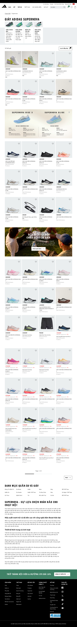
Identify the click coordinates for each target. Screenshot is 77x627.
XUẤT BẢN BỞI (44, 623)
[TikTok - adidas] (66, 604)
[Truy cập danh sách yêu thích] (71, 7)
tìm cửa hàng (46, 4)
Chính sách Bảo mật (23, 623)
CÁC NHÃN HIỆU (36, 7)
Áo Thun (7, 495)
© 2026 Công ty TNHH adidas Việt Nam (57, 623)
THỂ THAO (27, 7)
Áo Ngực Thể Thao (67, 492)
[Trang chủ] (4, 6)
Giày (52, 489)
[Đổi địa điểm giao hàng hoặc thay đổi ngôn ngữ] (73, 4)
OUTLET (46, 7)
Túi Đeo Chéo (42, 492)
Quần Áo (7, 492)
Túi (28, 495)
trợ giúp (51, 4)
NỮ (14, 7)
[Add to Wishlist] (19, 53)
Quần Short (19, 495)
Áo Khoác (18, 489)
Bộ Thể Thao (65, 495)
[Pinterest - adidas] (66, 600)
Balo (40, 489)
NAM (9, 7)
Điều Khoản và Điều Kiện (34, 623)
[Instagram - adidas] (66, 592)
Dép (52, 492)
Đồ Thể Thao (65, 489)
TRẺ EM (20, 7)
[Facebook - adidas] (66, 588)
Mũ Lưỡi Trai (42, 495)
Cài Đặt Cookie (14, 623)
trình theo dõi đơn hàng (59, 4)
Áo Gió (52, 495)
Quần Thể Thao (32, 492)
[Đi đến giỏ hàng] (75, 7)
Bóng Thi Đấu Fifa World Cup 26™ (9, 489)
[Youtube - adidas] (66, 608)
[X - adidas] (66, 596)
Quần (29, 489)
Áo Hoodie (19, 492)
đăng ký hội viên (68, 4)
